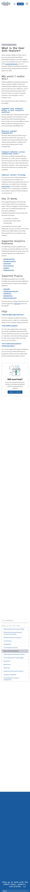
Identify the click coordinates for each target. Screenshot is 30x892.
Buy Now (20, 4)
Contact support (15, 392)
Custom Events (8, 641)
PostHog (6, 268)
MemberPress (8, 296)
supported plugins (12, 64)
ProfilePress (7, 293)
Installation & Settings (11, 44)
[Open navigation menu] (27, 4)
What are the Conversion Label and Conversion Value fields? (13, 633)
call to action (6, 186)
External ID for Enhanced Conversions (13, 671)
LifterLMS (6, 289)
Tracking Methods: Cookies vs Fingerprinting (11, 678)
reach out (17, 303)
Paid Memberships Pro (10, 291)
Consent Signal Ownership (11, 647)
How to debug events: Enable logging (13, 657)
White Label (7, 668)
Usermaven (7, 263)
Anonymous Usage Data (10, 674)
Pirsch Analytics (8, 266)
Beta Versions (7, 664)
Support (4, 44)
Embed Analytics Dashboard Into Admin (14, 654)
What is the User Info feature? (11, 651)
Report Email (7, 661)
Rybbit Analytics (8, 270)
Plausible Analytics (9, 261)
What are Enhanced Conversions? (12, 637)
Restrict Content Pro (10, 298)
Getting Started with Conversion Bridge (14, 629)
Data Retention (7, 644)
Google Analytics (9, 259)
